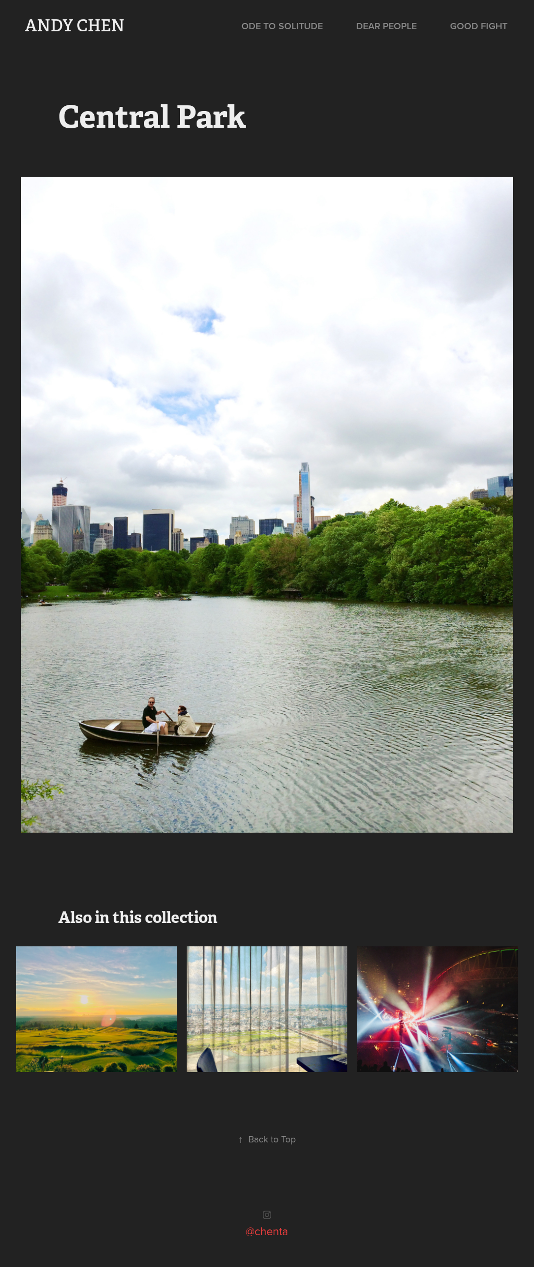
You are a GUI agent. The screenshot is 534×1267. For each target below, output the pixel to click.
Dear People (386, 25)
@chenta (267, 1231)
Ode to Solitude (282, 25)
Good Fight (478, 25)
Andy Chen (75, 26)
